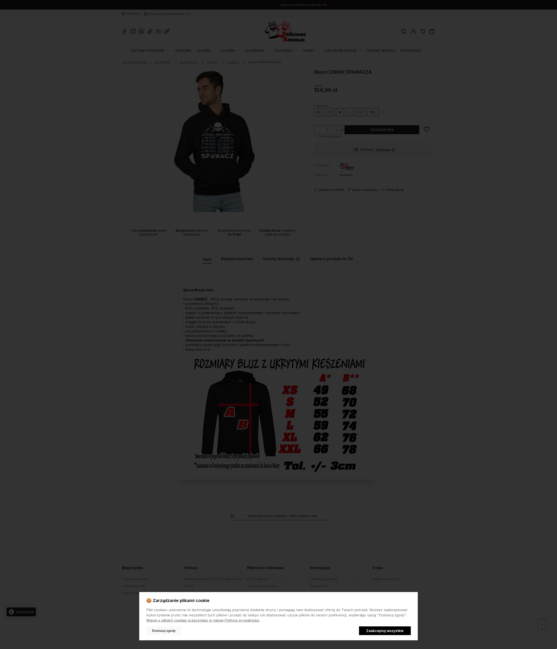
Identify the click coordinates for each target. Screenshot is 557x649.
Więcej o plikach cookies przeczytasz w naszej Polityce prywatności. (203, 620)
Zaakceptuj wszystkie (385, 631)
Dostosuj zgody (164, 630)
